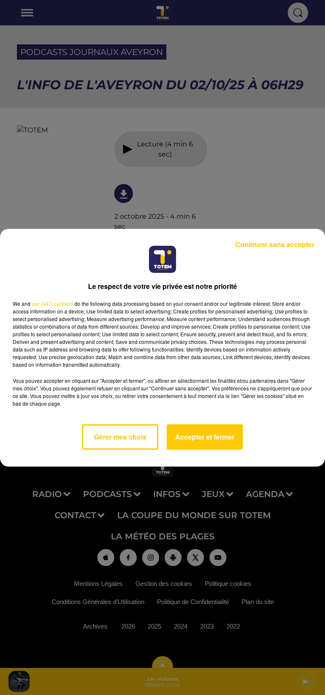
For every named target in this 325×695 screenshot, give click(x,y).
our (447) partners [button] (52, 303)
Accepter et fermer (204, 437)
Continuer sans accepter (274, 244)
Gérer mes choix (120, 437)
